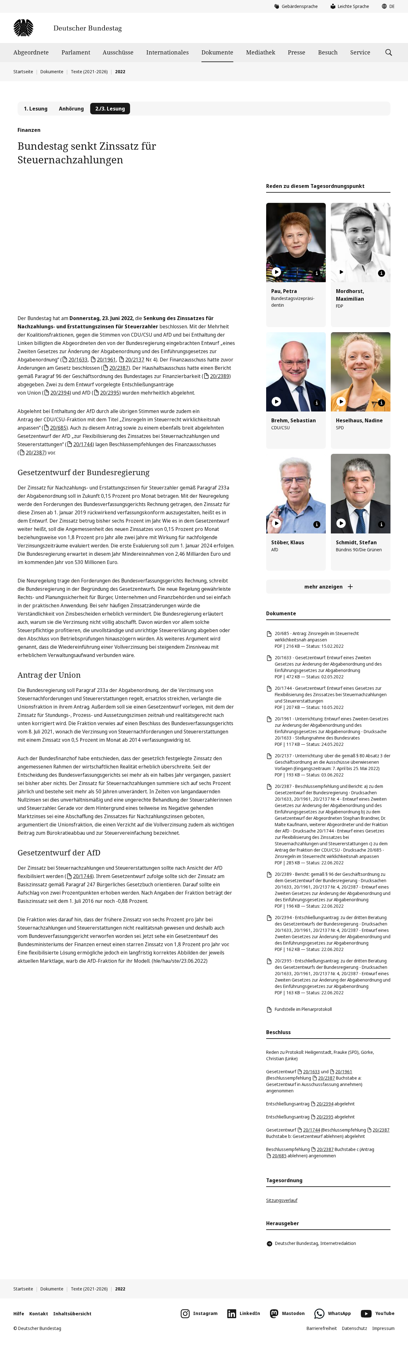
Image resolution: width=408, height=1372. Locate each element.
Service (360, 52)
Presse (296, 52)
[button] (387, 6)
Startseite (23, 71)
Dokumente (217, 52)
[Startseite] (67, 28)
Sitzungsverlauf (281, 1200)
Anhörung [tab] (71, 108)
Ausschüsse (118, 52)
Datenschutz (354, 1328)
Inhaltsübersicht (72, 1314)
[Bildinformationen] (317, 273)
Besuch (328, 52)
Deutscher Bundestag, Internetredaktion (315, 1243)
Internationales (167, 52)
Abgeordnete (31, 52)
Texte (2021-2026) (89, 71)
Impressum (383, 1328)
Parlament (76, 52)
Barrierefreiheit (322, 1328)
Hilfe (18, 1314)
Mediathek (260, 52)
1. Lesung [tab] (35, 108)
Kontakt (38, 1314)
